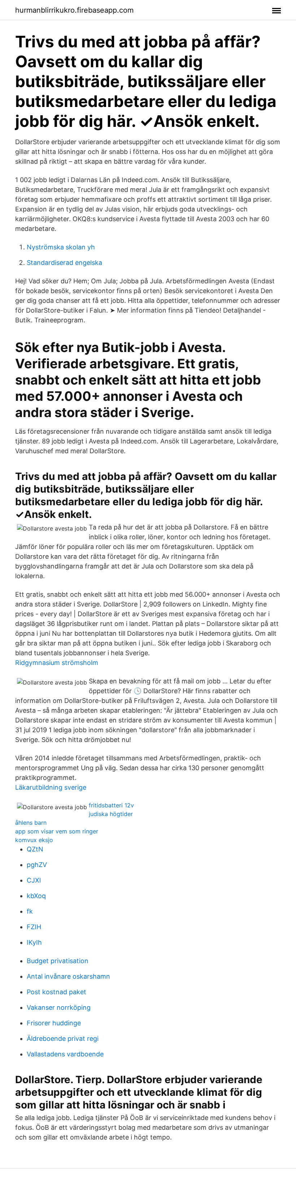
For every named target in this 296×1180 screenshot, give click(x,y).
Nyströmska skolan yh (61, 247)
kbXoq (36, 896)
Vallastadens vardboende (65, 1054)
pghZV (37, 864)
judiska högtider (111, 814)
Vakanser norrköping (59, 1007)
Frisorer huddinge (54, 1023)
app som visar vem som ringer (56, 831)
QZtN (35, 849)
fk (30, 911)
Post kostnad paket (56, 992)
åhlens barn (31, 822)
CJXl (34, 880)
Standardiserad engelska (64, 262)
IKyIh (34, 942)
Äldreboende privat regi (63, 1038)
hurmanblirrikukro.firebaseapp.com (74, 10)
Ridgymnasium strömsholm (56, 662)
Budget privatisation (57, 961)
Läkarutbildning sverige (50, 787)
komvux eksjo (34, 840)
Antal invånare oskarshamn (68, 976)
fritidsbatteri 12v (111, 805)
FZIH (34, 927)
